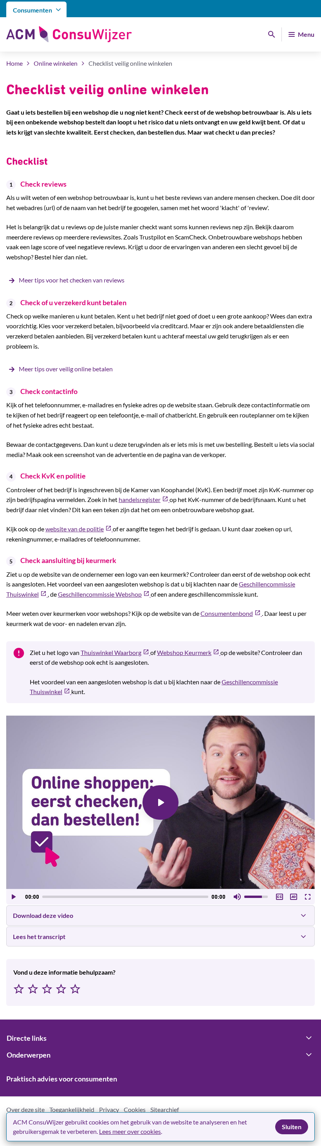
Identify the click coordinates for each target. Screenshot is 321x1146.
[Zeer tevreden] (75, 989)
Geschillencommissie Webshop (104, 594)
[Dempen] (237, 897)
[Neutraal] (47, 989)
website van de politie (79, 529)
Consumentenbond (231, 613)
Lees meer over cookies (130, 1131)
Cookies (135, 1109)
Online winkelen (56, 63)
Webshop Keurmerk (188, 652)
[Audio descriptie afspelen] (294, 897)
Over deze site (25, 1109)
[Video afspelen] (160, 802)
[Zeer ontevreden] (19, 989)
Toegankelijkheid (71, 1109)
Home (14, 63)
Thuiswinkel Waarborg (115, 652)
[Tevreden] (61, 989)
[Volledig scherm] (308, 897)
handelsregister (144, 499)
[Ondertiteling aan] (279, 897)
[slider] (125, 897)
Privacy (109, 1109)
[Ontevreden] (33, 989)
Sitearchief (164, 1109)
